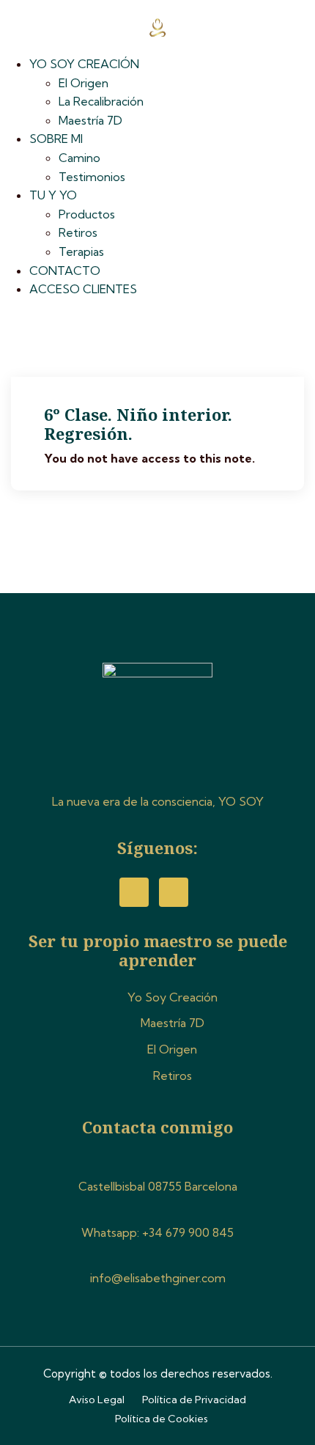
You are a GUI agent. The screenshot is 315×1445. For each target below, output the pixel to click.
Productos (87, 214)
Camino (79, 157)
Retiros (78, 232)
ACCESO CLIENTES (83, 289)
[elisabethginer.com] (157, 25)
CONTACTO (64, 270)
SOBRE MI (56, 138)
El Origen (83, 83)
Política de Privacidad (194, 1399)
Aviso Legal (97, 1399)
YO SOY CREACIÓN (84, 63)
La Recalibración (101, 101)
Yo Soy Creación (172, 997)
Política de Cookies (161, 1418)
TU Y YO (53, 195)
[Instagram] (173, 892)
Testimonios (92, 176)
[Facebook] (134, 892)
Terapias (81, 251)
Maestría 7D (90, 120)
